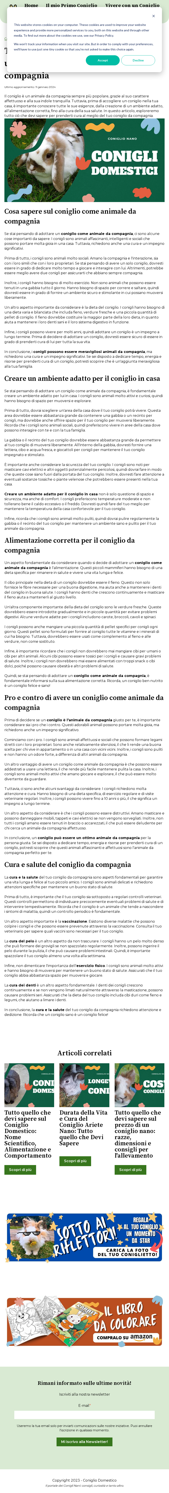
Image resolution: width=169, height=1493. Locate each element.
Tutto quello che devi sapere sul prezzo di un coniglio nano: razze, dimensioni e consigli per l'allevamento (138, 1134)
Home (31, 6)
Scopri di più (20, 1170)
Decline (138, 60)
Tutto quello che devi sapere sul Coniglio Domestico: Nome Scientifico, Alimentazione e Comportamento (27, 1134)
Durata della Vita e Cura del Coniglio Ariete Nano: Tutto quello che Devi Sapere (83, 1128)
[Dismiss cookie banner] (153, 16)
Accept (103, 60)
